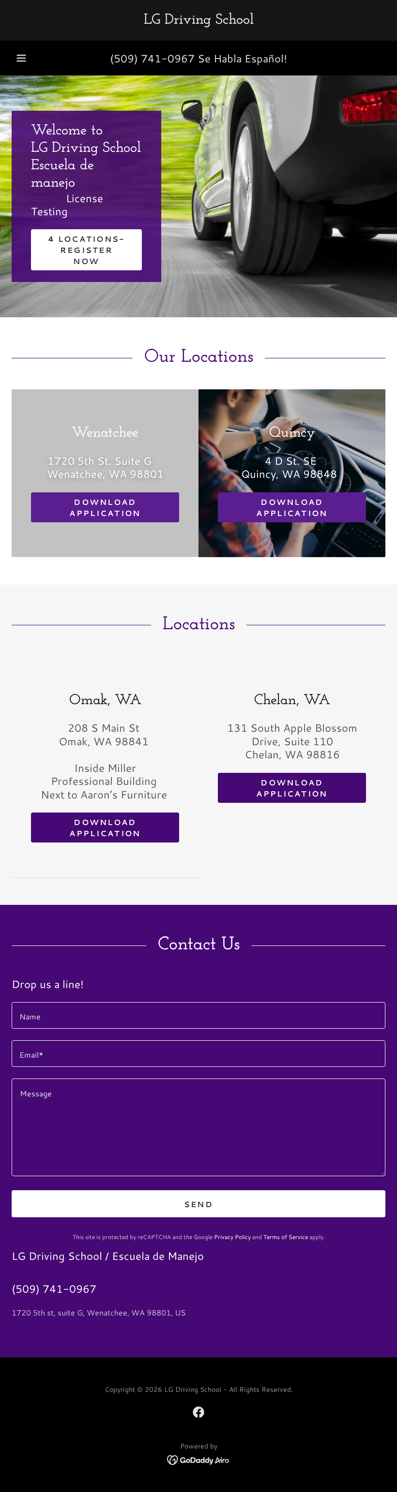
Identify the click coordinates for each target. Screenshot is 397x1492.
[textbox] (198, 1015)
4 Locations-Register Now (86, 249)
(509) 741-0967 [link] (152, 58)
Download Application (104, 507)
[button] (21, 58)
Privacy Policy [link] (232, 1237)
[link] (198, 20)
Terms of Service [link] (285, 1237)
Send (198, 1204)
